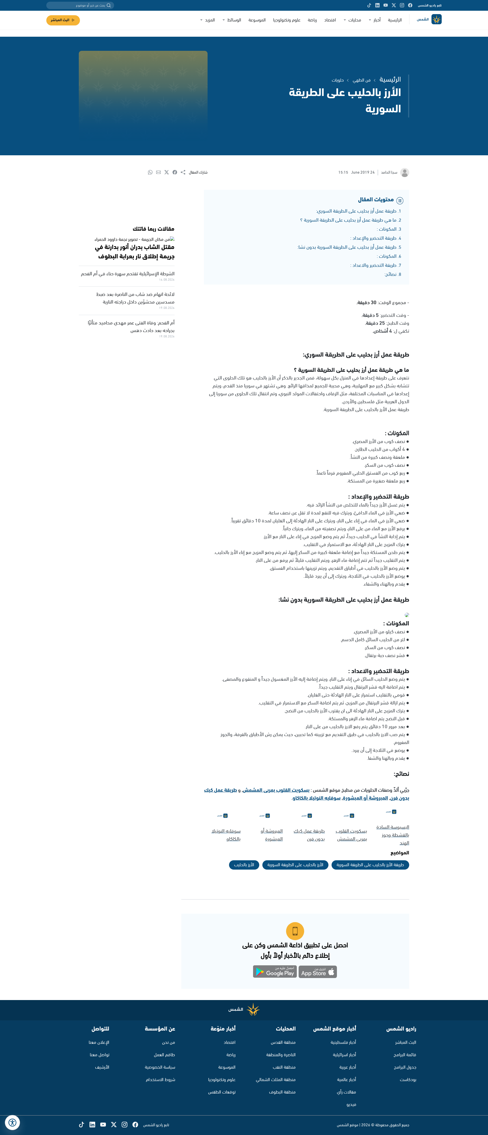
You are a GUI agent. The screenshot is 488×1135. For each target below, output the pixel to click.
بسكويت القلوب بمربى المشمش (276, 790)
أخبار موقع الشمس (334, 1029)
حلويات (338, 80)
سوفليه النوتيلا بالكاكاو (317, 798)
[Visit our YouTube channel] (386, 5)
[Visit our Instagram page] (402, 5)
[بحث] (109, 5)
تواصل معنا (99, 1055)
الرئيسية (395, 20)
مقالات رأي (346, 1092)
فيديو (351, 1104)
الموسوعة (257, 20)
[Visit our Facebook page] (410, 5)
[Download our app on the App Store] (317, 972)
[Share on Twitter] (168, 172)
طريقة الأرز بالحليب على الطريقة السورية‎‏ (370, 865)
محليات (354, 20)
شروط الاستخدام (160, 1080)
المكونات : (386, 229)
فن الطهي (362, 80)
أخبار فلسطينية (343, 1042)
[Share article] (185, 172)
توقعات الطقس (222, 1092)
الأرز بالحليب (244, 865)
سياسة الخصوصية (160, 1067)
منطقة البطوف (282, 1092)
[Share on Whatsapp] (152, 172)
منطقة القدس (283, 1042)
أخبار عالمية (346, 1080)
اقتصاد (330, 20)
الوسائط (234, 20)
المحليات (286, 1029)
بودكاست (408, 1080)
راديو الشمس (401, 1029)
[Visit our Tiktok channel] (369, 5)
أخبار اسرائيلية (344, 1055)
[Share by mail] (160, 172)
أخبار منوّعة (223, 1029)
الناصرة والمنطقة (281, 1055)
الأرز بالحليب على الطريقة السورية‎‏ (295, 865)
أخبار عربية (347, 1067)
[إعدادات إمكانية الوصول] (12, 1122)
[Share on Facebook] (177, 172)
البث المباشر (60, 20)
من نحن (168, 1042)
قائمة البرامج (405, 1055)
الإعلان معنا (99, 1042)
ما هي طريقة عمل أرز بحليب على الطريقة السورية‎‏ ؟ (348, 220)
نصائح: (390, 274)
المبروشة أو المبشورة (365, 798)
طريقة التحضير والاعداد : (373, 265)
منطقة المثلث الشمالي (276, 1080)
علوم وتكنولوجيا (286, 20)
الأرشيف (102, 1067)
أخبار (377, 20)
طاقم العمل (164, 1055)
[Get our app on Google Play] (275, 972)
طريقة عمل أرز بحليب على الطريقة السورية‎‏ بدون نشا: (346, 247)
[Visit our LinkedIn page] (377, 5)
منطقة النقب (284, 1067)
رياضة (312, 20)
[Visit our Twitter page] (394, 5)
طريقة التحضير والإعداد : (373, 238)
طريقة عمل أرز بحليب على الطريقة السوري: (356, 211)
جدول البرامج (405, 1067)
